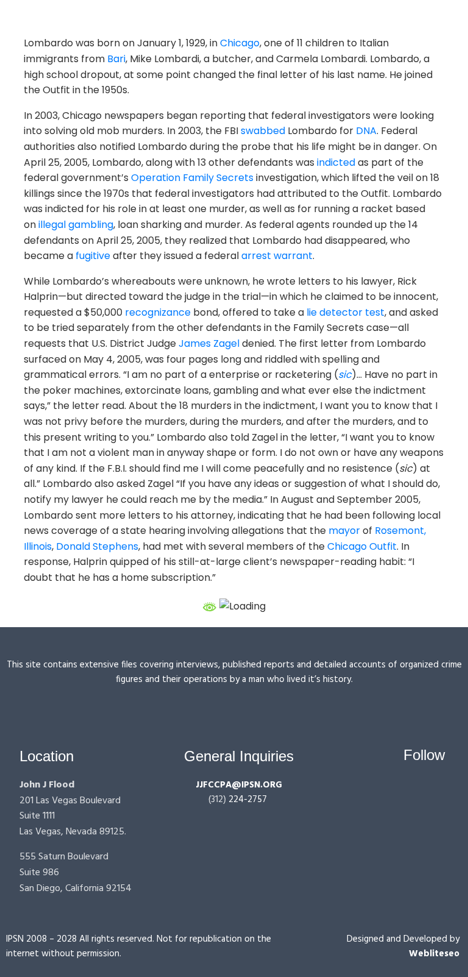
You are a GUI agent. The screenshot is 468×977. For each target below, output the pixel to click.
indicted (336, 162)
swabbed (263, 131)
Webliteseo (434, 954)
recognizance (158, 312)
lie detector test (346, 312)
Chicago (240, 43)
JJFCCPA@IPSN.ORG (239, 785)
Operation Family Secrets (192, 178)
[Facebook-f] (391, 790)
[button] (258, 17)
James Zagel (209, 343)
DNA (366, 131)
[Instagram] (414, 790)
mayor (344, 531)
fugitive (93, 256)
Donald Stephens (97, 546)
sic (345, 375)
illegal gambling (75, 225)
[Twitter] (437, 790)
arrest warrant (277, 256)
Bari (116, 59)
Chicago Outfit (362, 546)
